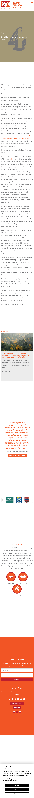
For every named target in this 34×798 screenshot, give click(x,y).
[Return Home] (13, 5)
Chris (12, 159)
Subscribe (17, 680)
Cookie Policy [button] (9, 779)
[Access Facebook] (17, 712)
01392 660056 (17, 698)
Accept (17, 785)
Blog (2, 33)
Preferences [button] (15, 780)
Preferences (17, 793)
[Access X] (14, 712)
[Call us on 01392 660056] (28, 2)
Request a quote (17, 703)
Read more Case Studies (17, 455)
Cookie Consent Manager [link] (9, 766)
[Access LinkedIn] (20, 712)
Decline (17, 789)
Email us (17, 708)
